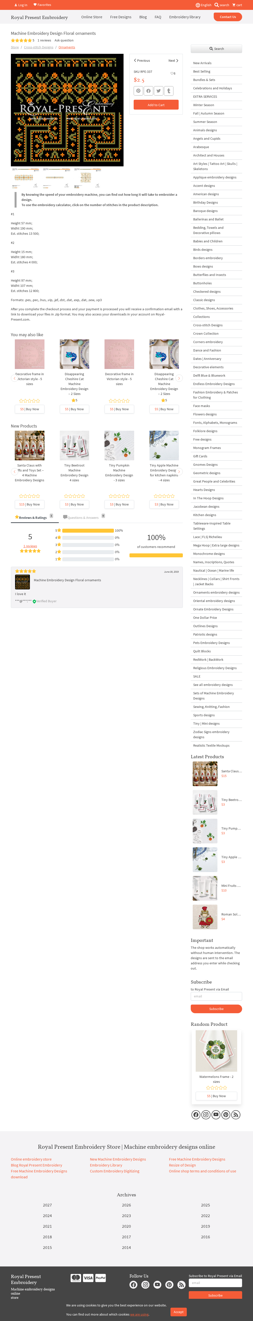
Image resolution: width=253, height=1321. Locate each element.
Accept (179, 1312)
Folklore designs (205, 431)
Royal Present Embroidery (39, 17)
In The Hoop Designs (208, 498)
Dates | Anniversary (207, 358)
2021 (47, 1226)
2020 (126, 1226)
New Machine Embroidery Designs (118, 1159)
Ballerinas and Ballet (208, 219)
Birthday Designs (205, 202)
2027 (47, 1205)
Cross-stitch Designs (38, 47)
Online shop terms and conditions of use (202, 1170)
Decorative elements (208, 367)
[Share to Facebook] (148, 91)
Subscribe (216, 1009)
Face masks (201, 406)
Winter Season (203, 105)
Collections (201, 316)
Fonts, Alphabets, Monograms (215, 422)
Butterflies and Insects (209, 274)
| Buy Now (29, 409)
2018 (47, 1237)
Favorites (44, 4)
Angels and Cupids (206, 138)
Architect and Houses (208, 155)
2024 (47, 1215)
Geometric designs (206, 473)
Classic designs (204, 300)
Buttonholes (202, 283)
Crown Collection (206, 333)
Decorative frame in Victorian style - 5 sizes (29, 379)
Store (15, 47)
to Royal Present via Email (210, 989)
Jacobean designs (206, 506)
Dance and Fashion (207, 350)
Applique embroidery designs (214, 177)
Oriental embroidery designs (214, 601)
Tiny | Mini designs (206, 723)
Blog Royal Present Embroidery (36, 1165)
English (205, 5)
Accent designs (204, 185)
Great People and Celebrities (214, 481)
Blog (143, 16)
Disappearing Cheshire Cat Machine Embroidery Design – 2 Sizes (74, 384)
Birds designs (202, 249)
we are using (139, 1314)
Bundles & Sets (204, 80)
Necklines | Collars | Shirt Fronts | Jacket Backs (216, 581)
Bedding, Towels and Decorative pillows (208, 230)
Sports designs (204, 715)
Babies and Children (208, 241)
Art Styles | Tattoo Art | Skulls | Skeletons (215, 166)
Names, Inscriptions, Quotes (213, 562)
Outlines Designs (205, 626)
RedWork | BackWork (208, 659)
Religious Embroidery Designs (215, 668)
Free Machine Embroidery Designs (197, 1159)
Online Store (91, 16)
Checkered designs (207, 291)
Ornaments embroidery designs (216, 592)
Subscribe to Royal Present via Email (215, 1276)
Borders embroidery (208, 258)
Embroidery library (184, 16)
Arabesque (201, 147)
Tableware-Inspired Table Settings (212, 526)
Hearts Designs (204, 489)
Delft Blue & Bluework (209, 375)
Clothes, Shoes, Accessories (213, 308)
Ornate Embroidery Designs (213, 609)
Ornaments (67, 47)
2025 (205, 1205)
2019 (205, 1226)
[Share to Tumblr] (168, 91)
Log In (22, 5)
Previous (143, 60)
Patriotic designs (205, 634)
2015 (47, 1247)
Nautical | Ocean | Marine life (213, 570)
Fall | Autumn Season (208, 113)
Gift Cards (200, 456)
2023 (126, 1215)
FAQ (158, 16)
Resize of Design (182, 1165)
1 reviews (44, 40)
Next (172, 60)
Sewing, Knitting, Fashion (211, 706)
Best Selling (201, 71)
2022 (205, 1215)
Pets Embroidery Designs (211, 643)
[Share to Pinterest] (138, 91)
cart (239, 5)
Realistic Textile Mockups (211, 745)
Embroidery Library (106, 1165)
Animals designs (205, 130)
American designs (206, 194)
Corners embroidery (208, 342)
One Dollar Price (205, 617)
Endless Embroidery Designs (214, 384)
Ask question (64, 40)
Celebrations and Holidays (212, 88)
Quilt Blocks (202, 651)
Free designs (202, 439)
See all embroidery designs (213, 684)
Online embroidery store (31, 1159)
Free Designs (120, 16)
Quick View (29, 359)
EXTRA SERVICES (205, 96)
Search (218, 48)
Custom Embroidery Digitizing (114, 1170)
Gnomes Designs (205, 464)
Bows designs (203, 266)
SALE (196, 676)
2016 (205, 1237)
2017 (126, 1237)
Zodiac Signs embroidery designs (211, 734)
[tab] (35, 518)
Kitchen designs (204, 515)
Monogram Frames (207, 448)
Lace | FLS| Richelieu (207, 537)
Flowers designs (205, 414)
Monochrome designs (209, 553)
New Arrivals (202, 63)
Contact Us (228, 17)
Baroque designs (205, 211)
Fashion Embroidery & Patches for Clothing (215, 395)
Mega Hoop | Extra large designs (216, 545)
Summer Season (205, 121)
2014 (126, 1247)
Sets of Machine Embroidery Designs (213, 695)
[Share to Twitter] (158, 91)
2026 (126, 1205)
